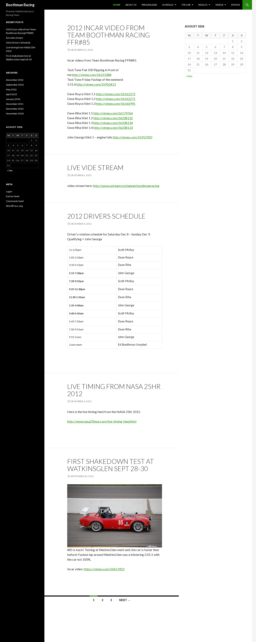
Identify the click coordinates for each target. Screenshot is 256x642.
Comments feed (15, 201)
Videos (219, 4)
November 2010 (15, 113)
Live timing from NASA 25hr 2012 (114, 390)
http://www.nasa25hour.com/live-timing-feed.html (101, 421)
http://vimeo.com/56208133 (113, 127)
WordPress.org (14, 205)
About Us (130, 4)
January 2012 (13, 99)
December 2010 (14, 108)
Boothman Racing (20, 5)
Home (116, 4)
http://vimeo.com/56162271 (115, 99)
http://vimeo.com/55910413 (96, 84)
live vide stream (95, 168)
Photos (235, 4)
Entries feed (12, 196)
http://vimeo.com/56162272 (115, 94)
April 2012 (11, 94)
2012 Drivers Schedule (106, 216)
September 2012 (15, 84)
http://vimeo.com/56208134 (113, 123)
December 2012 (14, 79)
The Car (185, 4)
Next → (124, 600)
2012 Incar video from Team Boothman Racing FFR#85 (108, 35)
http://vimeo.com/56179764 (113, 113)
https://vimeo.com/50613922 (104, 569)
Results (202, 4)
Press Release (149, 4)
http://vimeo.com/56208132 (113, 118)
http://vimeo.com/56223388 (91, 75)
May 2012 (11, 89)
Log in (9, 191)
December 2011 (14, 103)
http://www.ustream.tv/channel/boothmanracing (126, 186)
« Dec (189, 76)
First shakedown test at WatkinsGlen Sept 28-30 (110, 464)
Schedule (167, 4)
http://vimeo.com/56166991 (115, 103)
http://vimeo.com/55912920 (132, 137)
